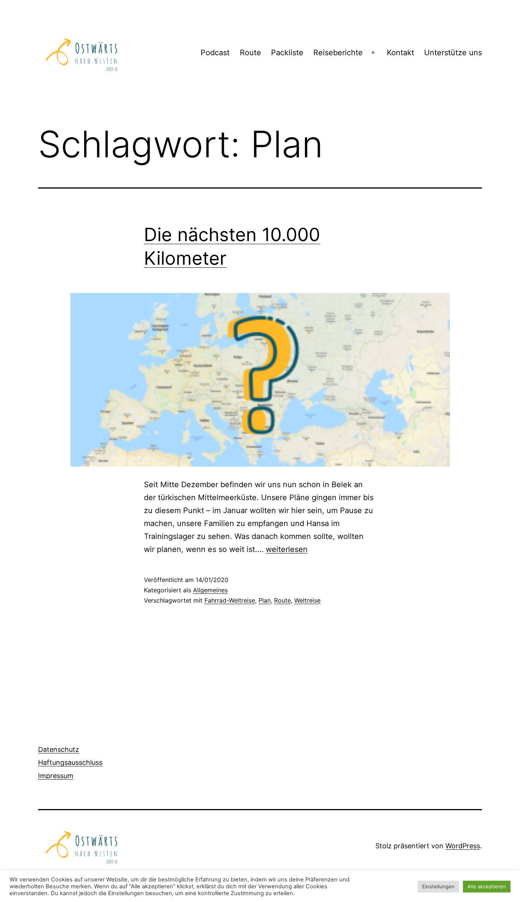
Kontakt (400, 52)
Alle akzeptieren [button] (486, 886)
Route (250, 52)
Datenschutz (58, 749)
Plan (264, 600)
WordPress (462, 846)
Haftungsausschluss (70, 762)
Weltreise (307, 600)
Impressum (55, 776)
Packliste (287, 52)
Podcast (215, 52)
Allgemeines (210, 590)
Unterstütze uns (453, 52)
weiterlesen (287, 549)
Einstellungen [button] (438, 886)
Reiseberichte (338, 52)
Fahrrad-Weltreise (229, 600)
